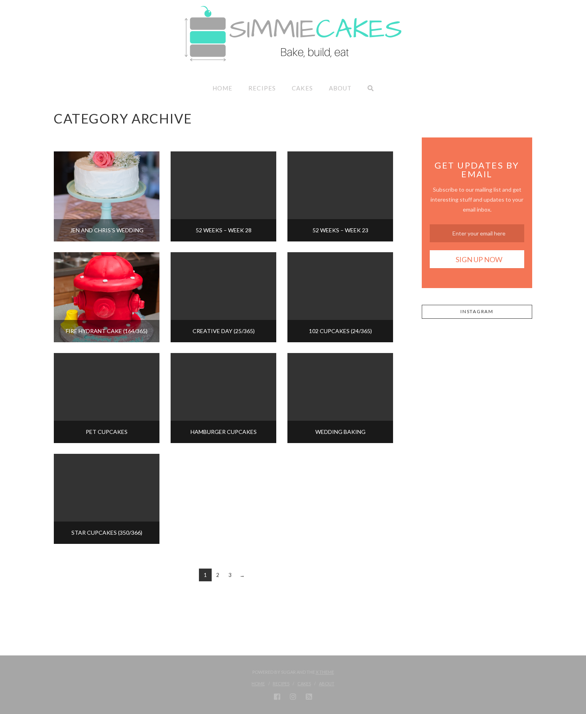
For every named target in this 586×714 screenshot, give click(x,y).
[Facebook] (277, 696)
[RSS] (309, 696)
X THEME (325, 672)
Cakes (304, 683)
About (326, 683)
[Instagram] (293, 696)
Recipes (281, 683)
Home (258, 683)
